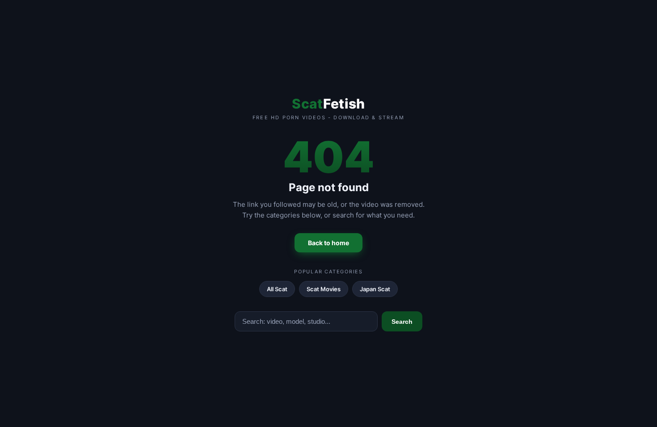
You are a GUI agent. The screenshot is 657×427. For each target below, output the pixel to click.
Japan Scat (375, 289)
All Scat (277, 289)
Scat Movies (324, 289)
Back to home (328, 243)
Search (402, 321)
